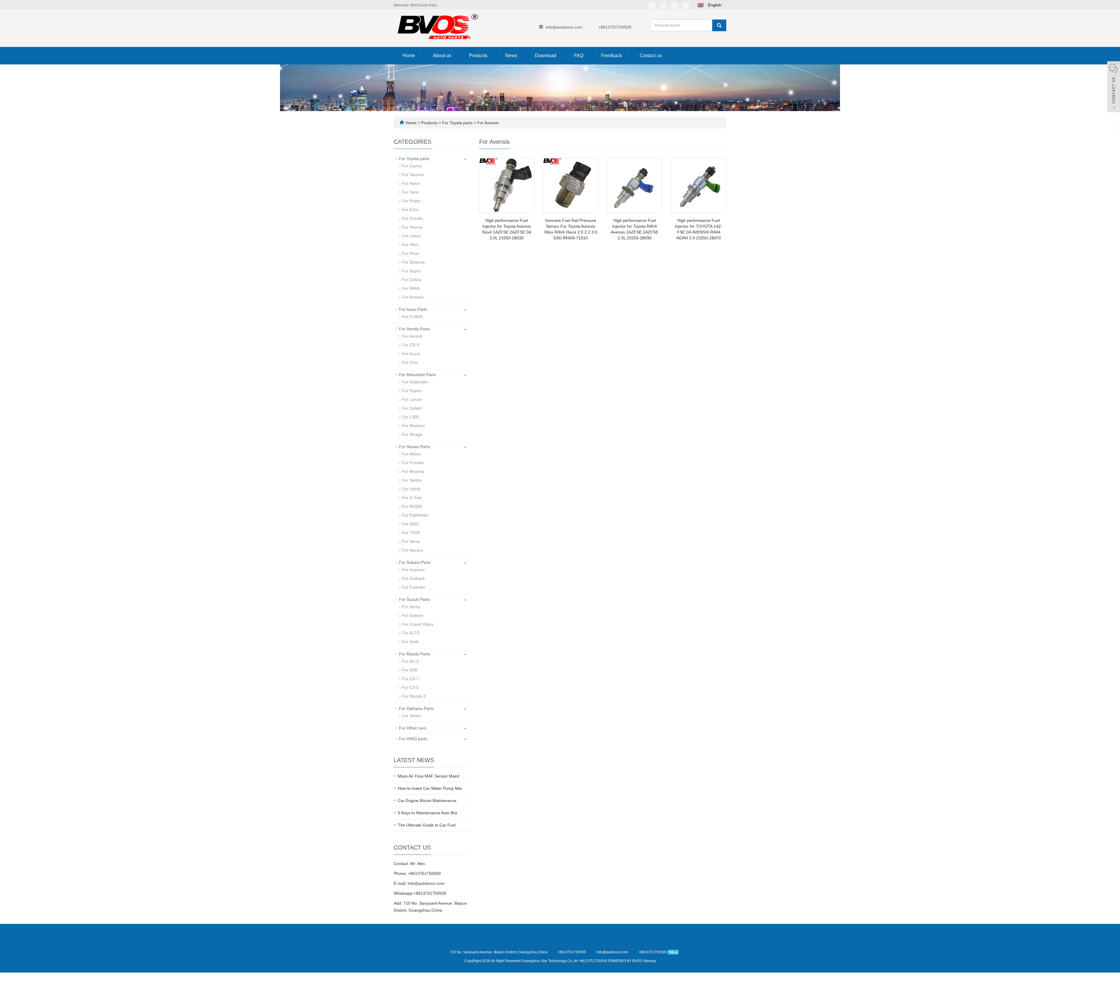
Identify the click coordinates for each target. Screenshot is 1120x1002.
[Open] (1113, 87)
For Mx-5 (410, 661)
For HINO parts (413, 738)
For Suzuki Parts (414, 599)
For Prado (411, 201)
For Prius (410, 253)
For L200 (410, 417)
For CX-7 (410, 678)
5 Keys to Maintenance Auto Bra (427, 812)
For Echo (410, 209)
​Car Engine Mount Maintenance (427, 800)
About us (442, 55)
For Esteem (413, 615)
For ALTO (411, 633)
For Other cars (412, 728)
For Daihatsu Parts (416, 708)
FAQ (578, 55)
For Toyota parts (457, 122)
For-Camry (412, 166)
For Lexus (411, 236)
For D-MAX (412, 316)
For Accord (412, 336)
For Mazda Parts (414, 654)
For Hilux (410, 244)
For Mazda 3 (414, 696)
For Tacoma (413, 174)
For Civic (410, 362)
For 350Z (410, 524)
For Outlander (415, 382)
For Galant (412, 408)
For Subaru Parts (415, 562)
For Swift (410, 641)
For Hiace (411, 183)
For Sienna (412, 227)
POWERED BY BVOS (625, 961)
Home (408, 55)
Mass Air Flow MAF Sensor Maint (428, 776)
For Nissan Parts (414, 446)
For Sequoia (413, 262)
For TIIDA (411, 532)
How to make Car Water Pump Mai (430, 788)
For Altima (411, 454)
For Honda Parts (414, 329)
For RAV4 (411, 288)
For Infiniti (411, 489)
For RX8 (409, 670)
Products (478, 55)
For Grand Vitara (417, 624)
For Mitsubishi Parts (417, 374)
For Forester (413, 587)
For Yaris (410, 192)
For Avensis (487, 122)
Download (545, 55)
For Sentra (412, 480)
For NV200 (412, 506)
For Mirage (412, 434)
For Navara (412, 550)
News (511, 55)
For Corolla (412, 218)
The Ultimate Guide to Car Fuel (427, 825)
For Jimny (411, 606)
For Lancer (412, 399)
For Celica (411, 279)
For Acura (411, 353)
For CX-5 (410, 687)
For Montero (413, 425)
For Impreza (413, 569)
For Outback (413, 578)
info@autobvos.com (564, 27)
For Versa (411, 541)
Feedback (611, 55)
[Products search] (719, 25)
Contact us (651, 55)
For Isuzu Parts (413, 309)
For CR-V (410, 345)
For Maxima (413, 471)
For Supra (411, 271)
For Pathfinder (415, 515)
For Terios (411, 715)
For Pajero (411, 390)
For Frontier (413, 462)
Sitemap (649, 961)
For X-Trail (411, 497)
